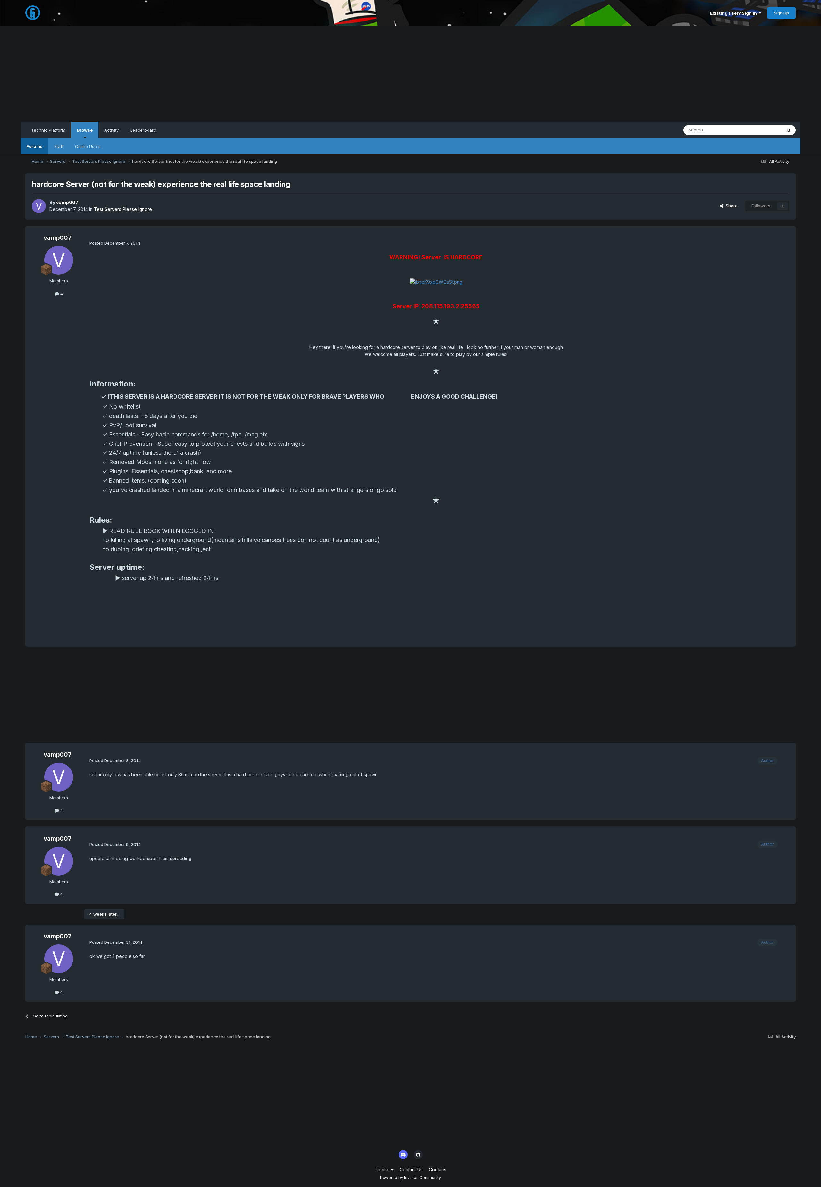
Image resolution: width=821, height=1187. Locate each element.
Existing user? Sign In (734, 13)
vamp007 (67, 202)
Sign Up (781, 12)
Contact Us (411, 1169)
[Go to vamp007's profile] (39, 206)
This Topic (763, 130)
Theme (383, 1169)
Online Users (88, 146)
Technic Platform (48, 130)
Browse (85, 130)
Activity (111, 130)
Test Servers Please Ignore (123, 209)
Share (730, 205)
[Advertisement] (410, 74)
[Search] (789, 130)
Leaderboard (143, 130)
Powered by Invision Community (410, 1177)
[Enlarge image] (436, 281)
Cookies (437, 1169)
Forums (34, 146)
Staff (58, 146)
